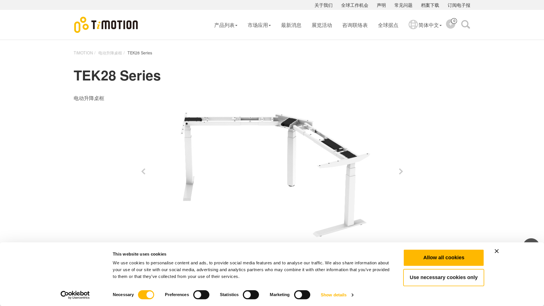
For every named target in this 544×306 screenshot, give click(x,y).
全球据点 (388, 24)
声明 (381, 5)
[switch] (201, 294)
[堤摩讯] (106, 25)
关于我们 (323, 5)
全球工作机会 (354, 5)
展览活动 (322, 24)
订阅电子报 (459, 5)
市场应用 (258, 24)
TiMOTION (83, 53)
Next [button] (401, 171)
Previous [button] (143, 171)
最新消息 (291, 24)
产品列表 (224, 24)
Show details (334, 294)
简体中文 (428, 24)
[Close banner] (497, 251)
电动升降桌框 (110, 53)
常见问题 (403, 5)
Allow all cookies (443, 257)
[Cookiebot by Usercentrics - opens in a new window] (75, 295)
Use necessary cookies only (444, 277)
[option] (272, 171)
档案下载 (430, 5)
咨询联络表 (355, 24)
